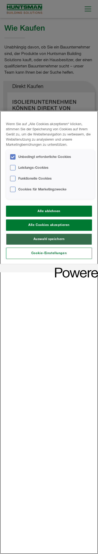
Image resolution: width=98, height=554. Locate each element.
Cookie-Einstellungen (49, 253)
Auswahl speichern (49, 239)
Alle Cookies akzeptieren (49, 225)
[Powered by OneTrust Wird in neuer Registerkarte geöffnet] (74, 268)
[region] (49, 332)
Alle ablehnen (49, 211)
